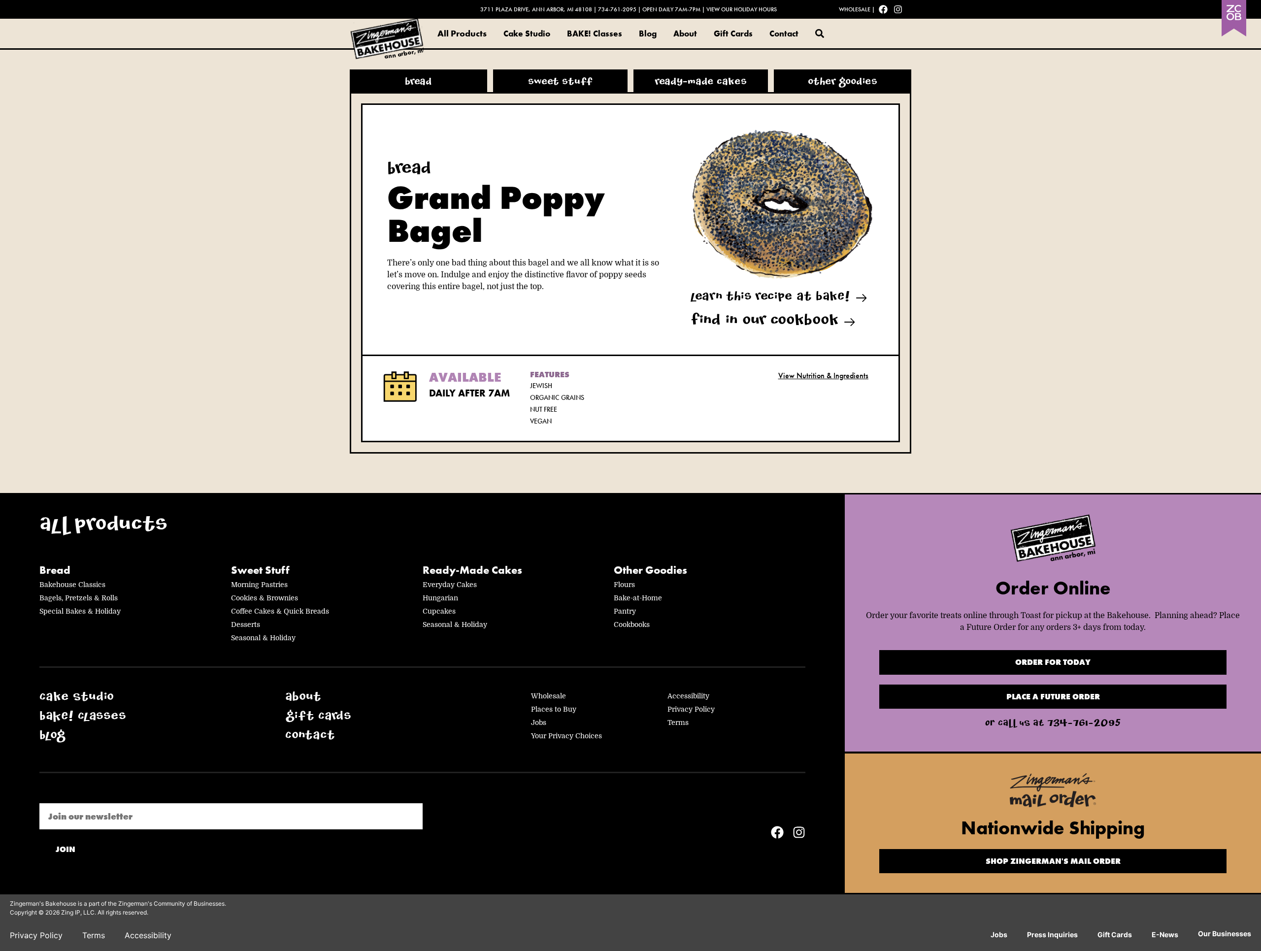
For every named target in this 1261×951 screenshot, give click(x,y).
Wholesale (854, 9)
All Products (462, 33)
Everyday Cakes (450, 585)
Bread (54, 570)
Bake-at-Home (638, 598)
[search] (819, 33)
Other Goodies (650, 570)
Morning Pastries (259, 585)
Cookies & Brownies (264, 598)
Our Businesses (1224, 933)
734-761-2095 (617, 9)
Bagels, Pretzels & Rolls (78, 598)
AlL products (103, 527)
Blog (648, 33)
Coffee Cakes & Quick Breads (280, 611)
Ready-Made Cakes (472, 570)
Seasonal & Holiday (263, 638)
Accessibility (688, 696)
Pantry (625, 611)
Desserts (245, 624)
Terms (678, 722)
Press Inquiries (1052, 934)
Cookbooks (632, 624)
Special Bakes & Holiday (80, 611)
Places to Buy (553, 709)
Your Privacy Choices (566, 736)
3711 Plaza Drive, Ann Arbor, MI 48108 (536, 9)
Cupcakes (439, 611)
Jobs (538, 722)
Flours (624, 585)
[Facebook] (883, 9)
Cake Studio (526, 33)
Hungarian (440, 598)
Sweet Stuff (260, 570)
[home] (1053, 541)
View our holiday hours (741, 9)
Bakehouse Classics (72, 585)
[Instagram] (898, 9)
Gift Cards (733, 33)
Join (65, 849)
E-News (1165, 934)
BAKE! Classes (594, 33)
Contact (783, 33)
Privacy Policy (691, 709)
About (685, 33)
